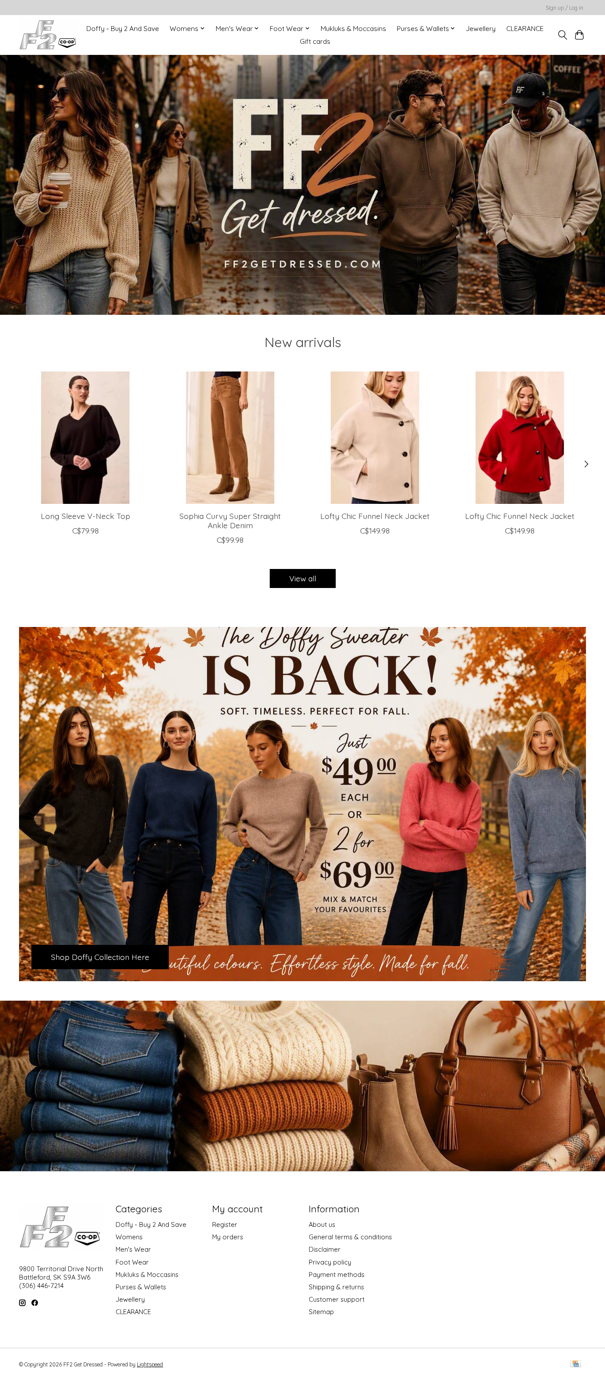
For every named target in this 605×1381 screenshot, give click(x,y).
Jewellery (481, 28)
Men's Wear (133, 1249)
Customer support (337, 1299)
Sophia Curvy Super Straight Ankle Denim (230, 520)
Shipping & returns (336, 1287)
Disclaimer (325, 1249)
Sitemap (321, 1312)
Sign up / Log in (564, 7)
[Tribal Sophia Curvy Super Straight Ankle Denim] (230, 437)
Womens (129, 1237)
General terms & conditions (350, 1237)
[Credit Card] (575, 1364)
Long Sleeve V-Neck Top (85, 516)
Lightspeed (150, 1364)
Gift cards (315, 41)
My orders (227, 1237)
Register (224, 1224)
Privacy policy (330, 1262)
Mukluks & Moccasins (353, 28)
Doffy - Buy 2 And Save (122, 28)
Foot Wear (132, 1262)
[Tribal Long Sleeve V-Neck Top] (85, 437)
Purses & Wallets (141, 1287)
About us (322, 1224)
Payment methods (337, 1274)
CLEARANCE (524, 28)
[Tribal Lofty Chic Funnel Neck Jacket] (375, 437)
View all (302, 578)
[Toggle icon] (562, 35)
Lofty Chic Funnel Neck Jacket (375, 516)
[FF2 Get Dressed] (48, 34)
